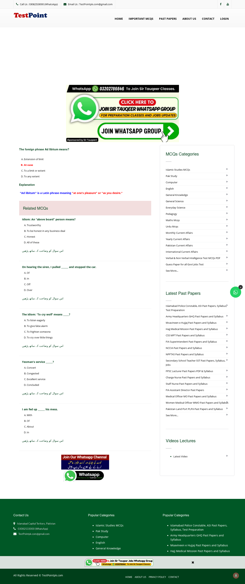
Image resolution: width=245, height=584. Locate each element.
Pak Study (171, 176)
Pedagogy (171, 214)
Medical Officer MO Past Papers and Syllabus (191, 396)
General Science (175, 201)
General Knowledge (177, 195)
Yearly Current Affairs (178, 239)
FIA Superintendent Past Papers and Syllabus (191, 341)
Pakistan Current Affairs (179, 245)
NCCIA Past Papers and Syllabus (184, 348)
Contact (208, 18)
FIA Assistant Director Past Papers (185, 390)
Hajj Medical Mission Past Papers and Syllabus (192, 329)
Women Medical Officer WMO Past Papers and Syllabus (197, 402)
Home (119, 18)
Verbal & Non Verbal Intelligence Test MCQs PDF (193, 258)
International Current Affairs (182, 251)
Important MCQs (141, 18)
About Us (189, 18)
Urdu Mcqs (172, 226)
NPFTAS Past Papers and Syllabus (185, 354)
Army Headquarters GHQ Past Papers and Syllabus (194, 316)
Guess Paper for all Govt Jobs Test (185, 264)
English (170, 188)
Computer (171, 182)
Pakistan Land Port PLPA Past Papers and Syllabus (194, 409)
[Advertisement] (122, 56)
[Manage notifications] (236, 576)
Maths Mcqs (173, 220)
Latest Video (180, 456)
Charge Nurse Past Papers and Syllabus (188, 377)
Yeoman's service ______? (38, 362)
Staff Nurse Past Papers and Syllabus (186, 383)
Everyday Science (175, 207)
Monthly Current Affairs (179, 233)
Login (224, 18)
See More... (172, 270)
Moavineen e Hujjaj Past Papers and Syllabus (191, 322)
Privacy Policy (157, 577)
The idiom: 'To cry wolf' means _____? (46, 314)
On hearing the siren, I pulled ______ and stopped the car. (59, 267)
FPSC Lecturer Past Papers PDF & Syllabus (189, 371)
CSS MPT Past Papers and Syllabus (185, 335)
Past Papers (168, 18)
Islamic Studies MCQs (178, 169)
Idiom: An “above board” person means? (49, 219)
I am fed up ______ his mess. (40, 409)
